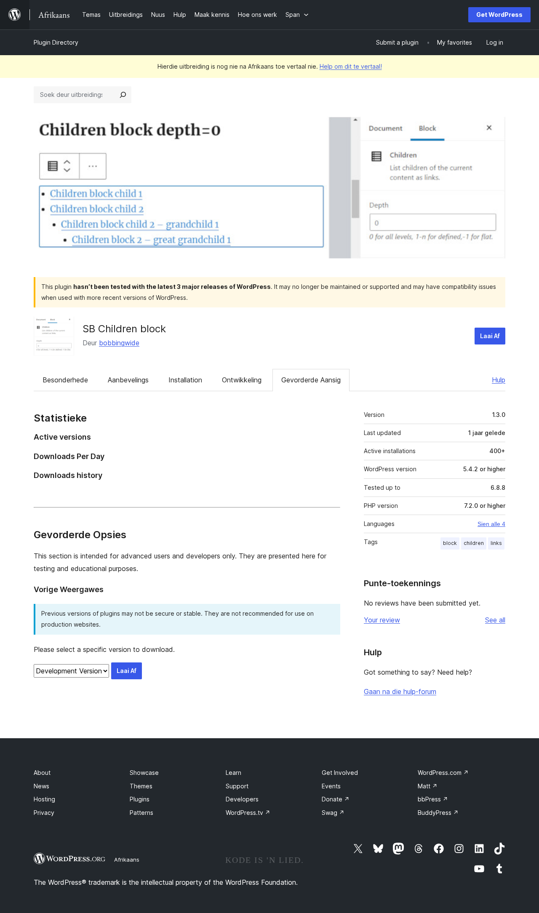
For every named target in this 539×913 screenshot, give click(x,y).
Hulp (498, 380)
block (450, 543)
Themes (141, 786)
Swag (333, 812)
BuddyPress (438, 812)
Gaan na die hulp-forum (400, 691)
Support (237, 786)
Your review (382, 620)
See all (495, 620)
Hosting (44, 799)
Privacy (44, 812)
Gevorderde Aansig (311, 380)
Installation (185, 380)
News (41, 786)
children (474, 543)
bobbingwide (119, 343)
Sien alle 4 (491, 524)
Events (331, 786)
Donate (336, 799)
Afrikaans (126, 859)
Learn (233, 772)
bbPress (433, 799)
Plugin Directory (56, 42)
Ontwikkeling (241, 380)
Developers (242, 799)
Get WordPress (499, 14)
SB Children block (124, 329)
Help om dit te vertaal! (351, 66)
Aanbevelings (128, 380)
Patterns (141, 812)
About (42, 772)
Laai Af (490, 335)
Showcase (144, 772)
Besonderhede (65, 380)
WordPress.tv (248, 812)
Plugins (139, 799)
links (496, 543)
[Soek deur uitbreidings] (123, 94)
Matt (428, 786)
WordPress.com (443, 772)
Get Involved (340, 772)
